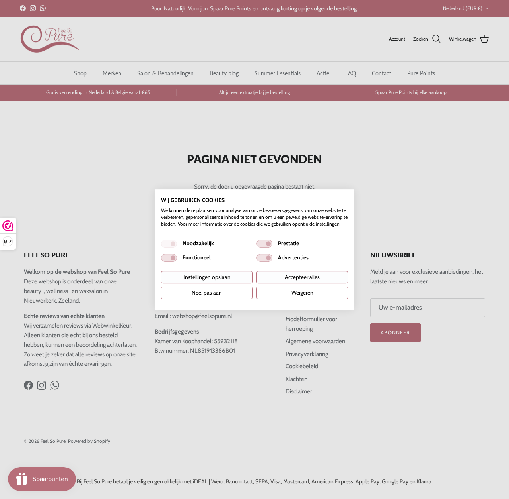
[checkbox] (169, 244)
